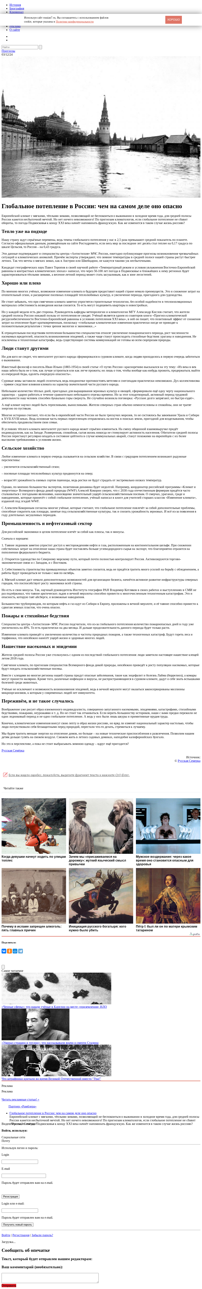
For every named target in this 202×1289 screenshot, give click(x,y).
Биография (16, 8)
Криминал (16, 12)
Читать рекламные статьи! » (20, 1099)
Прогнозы (8, 51)
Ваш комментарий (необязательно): (32, 1267)
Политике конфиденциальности (75, 21)
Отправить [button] (9, 1285)
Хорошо (173, 19)
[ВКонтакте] (4, 951)
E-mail (6, 1168)
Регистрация (20, 1235)
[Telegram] (20, 951)
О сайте (14, 29)
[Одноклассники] (9, 951)
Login (5, 1154)
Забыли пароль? (42, 1235)
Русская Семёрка (13, 750)
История (15, 5)
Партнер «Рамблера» (22, 1106)
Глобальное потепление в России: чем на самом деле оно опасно (52, 1113)
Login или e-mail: (13, 1203)
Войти (6, 1235)
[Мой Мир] (15, 951)
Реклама (15, 26)
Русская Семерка (189, 760)
